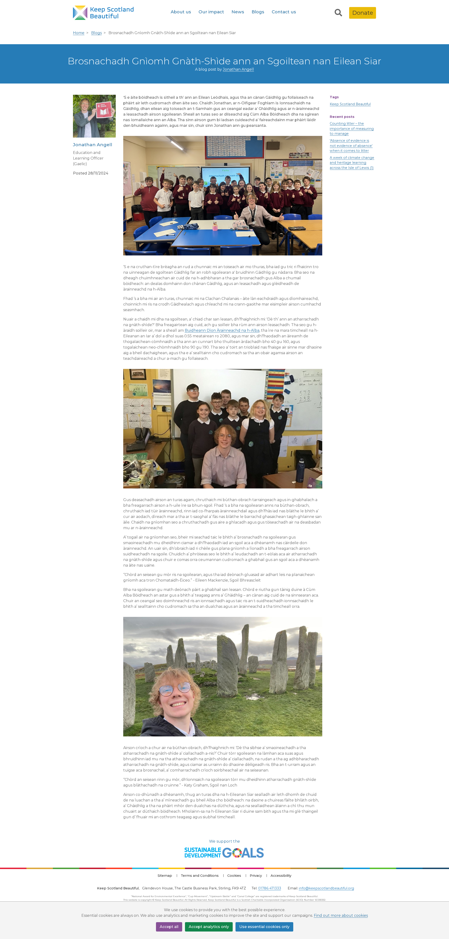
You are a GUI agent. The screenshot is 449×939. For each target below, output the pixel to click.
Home (78, 33)
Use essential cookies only (264, 926)
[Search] (338, 13)
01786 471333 (269, 888)
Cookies (234, 875)
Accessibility (281, 875)
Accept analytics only (209, 926)
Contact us (284, 12)
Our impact (211, 12)
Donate (362, 12)
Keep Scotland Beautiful (350, 104)
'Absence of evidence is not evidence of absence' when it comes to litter (351, 145)
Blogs (258, 12)
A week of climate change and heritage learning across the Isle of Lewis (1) (352, 163)
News (238, 12)
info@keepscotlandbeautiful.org (326, 888)
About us (181, 12)
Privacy (256, 875)
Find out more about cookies (341, 915)
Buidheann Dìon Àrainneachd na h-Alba (222, 330)
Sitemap (165, 875)
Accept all (169, 926)
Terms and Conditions (200, 875)
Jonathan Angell (238, 69)
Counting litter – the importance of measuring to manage (352, 128)
